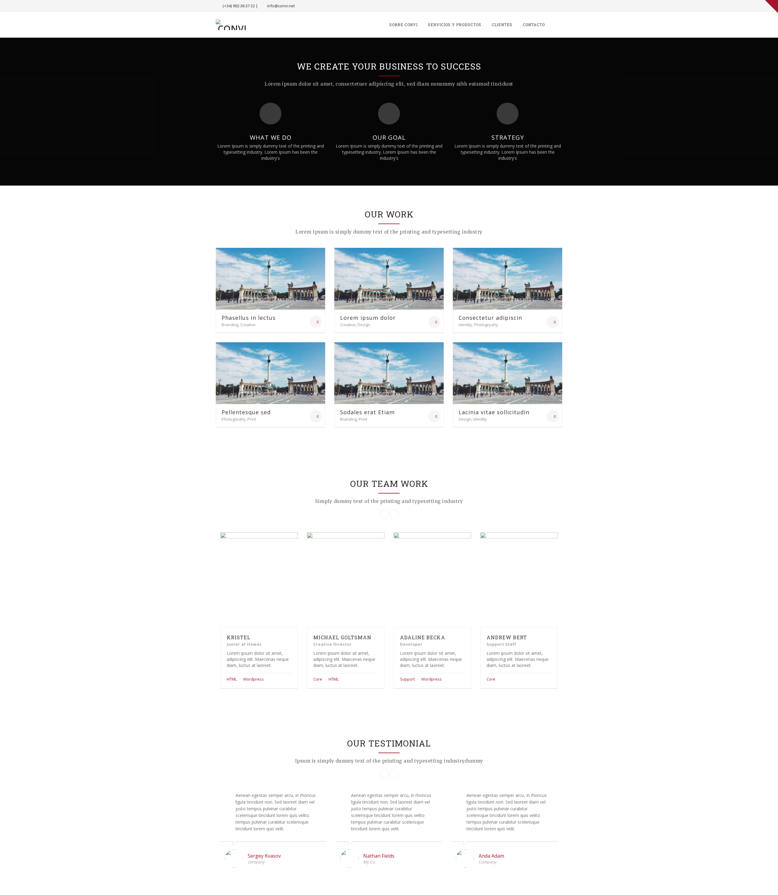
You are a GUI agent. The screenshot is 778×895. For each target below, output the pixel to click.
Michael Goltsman (342, 637)
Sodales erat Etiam (367, 412)
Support (407, 679)
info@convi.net (281, 6)
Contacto (534, 24)
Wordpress (253, 679)
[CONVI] (232, 25)
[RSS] (556, 5)
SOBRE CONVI (403, 24)
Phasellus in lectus (249, 318)
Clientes (502, 24)
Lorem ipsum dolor (368, 318)
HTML (232, 679)
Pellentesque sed (246, 412)
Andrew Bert (507, 637)
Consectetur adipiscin (490, 318)
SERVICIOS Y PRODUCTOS (454, 24)
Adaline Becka (422, 637)
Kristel (238, 637)
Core (317, 679)
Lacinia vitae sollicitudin (494, 412)
